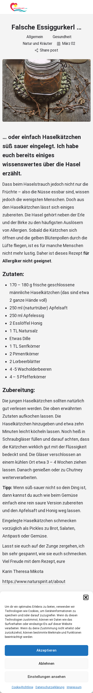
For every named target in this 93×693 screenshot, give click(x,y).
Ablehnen (46, 663)
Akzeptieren (46, 650)
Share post (49, 50)
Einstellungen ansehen (47, 677)
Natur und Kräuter (37, 43)
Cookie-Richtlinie (22, 687)
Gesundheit (62, 37)
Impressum (74, 687)
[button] (85, 597)
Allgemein (34, 37)
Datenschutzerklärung (50, 687)
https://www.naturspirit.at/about (33, 581)
